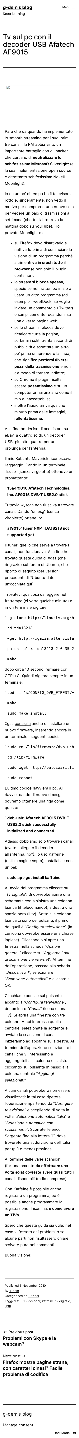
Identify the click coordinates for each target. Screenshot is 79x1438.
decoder (34, 1301)
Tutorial (33, 1296)
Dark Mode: (62, 1433)
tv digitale (62, 1301)
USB (8, 1306)
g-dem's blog (17, 7)
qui (29, 584)
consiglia (23, 723)
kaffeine (48, 1301)
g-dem (14, 1291)
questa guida (30, 558)
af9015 (22, 1301)
